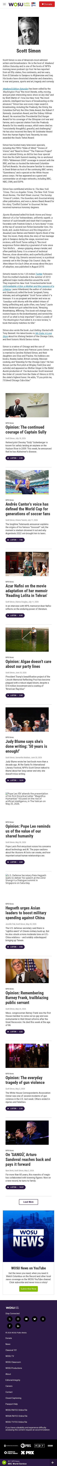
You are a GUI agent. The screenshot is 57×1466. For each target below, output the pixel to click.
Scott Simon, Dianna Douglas (17, 602)
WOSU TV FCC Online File (16, 1422)
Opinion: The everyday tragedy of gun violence (25, 1080)
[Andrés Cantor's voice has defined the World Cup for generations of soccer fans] (27, 482)
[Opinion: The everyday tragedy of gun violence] (27, 1056)
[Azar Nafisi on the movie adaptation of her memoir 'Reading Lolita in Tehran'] (27, 564)
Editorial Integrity (13, 1380)
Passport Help (12, 1404)
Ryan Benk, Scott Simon (15, 1170)
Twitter (39, 274)
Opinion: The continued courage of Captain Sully (26, 429)
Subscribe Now (28, 1288)
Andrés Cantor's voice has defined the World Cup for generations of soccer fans (28, 509)
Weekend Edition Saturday (15, 88)
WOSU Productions (14, 1368)
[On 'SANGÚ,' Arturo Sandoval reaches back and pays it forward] (27, 1133)
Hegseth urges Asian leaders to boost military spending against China (26, 913)
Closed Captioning (13, 1398)
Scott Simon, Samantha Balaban (18, 757)
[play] (4, 1462)
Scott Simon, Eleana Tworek (16, 520)
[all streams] (53, 1462)
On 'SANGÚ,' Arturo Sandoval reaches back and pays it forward (28, 1159)
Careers (9, 1386)
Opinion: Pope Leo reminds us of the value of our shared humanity (28, 831)
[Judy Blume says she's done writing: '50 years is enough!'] (27, 719)
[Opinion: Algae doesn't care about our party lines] (27, 639)
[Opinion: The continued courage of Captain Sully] (27, 405)
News (8, 1344)
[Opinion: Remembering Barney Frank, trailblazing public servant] (27, 971)
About (8, 1374)
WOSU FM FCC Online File (16, 1410)
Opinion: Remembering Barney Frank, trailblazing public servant (27, 997)
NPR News (10, 423)
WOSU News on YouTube (28, 1268)
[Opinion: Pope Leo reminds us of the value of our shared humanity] (27, 804)
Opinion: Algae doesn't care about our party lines (28, 664)
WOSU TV (10, 1356)
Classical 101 (11, 1350)
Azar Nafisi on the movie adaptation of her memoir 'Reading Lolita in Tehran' (27, 590)
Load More (28, 1202)
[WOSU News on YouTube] (28, 1236)
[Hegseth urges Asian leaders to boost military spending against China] (27, 886)
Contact (9, 1392)
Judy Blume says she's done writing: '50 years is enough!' (26, 746)
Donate (48, 4)
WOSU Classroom (13, 1362)
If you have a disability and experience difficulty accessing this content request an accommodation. (28, 1429)
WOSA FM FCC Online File (16, 1416)
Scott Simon (10, 438)
